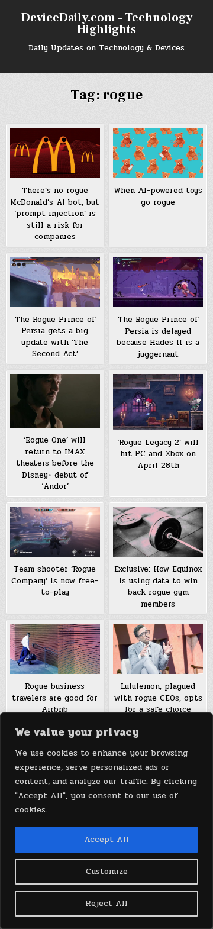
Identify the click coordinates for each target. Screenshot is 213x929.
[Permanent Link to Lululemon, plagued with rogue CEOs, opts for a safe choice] (158, 649)
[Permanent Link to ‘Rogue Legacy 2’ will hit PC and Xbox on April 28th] (158, 402)
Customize (107, 871)
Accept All (106, 839)
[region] (106, 820)
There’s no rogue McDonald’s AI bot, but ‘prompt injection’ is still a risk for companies (54, 214)
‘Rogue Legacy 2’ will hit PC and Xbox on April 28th (158, 454)
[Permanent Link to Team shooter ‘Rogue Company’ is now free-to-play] (55, 532)
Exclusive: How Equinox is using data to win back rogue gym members (158, 586)
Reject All (106, 903)
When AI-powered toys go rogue (158, 196)
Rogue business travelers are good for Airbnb (55, 697)
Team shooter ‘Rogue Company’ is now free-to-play (54, 580)
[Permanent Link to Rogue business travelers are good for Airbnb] (55, 649)
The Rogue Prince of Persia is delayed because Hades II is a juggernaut (158, 337)
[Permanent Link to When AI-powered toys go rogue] (158, 153)
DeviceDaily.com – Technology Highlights (106, 23)
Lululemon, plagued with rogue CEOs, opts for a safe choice (158, 697)
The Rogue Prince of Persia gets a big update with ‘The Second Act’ (55, 337)
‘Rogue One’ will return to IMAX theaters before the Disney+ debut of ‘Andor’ (55, 463)
